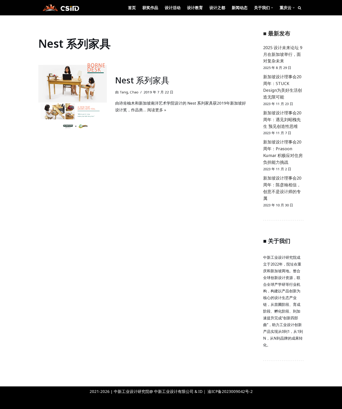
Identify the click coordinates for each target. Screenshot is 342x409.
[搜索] (299, 8)
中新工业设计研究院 (49, 402)
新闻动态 (240, 7)
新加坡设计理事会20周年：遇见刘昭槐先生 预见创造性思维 (282, 119)
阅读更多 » (156, 109)
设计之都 (217, 7)
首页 (132, 7)
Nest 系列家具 (142, 80)
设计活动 (173, 7)
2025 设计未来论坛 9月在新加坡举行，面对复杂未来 (282, 54)
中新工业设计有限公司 (174, 391)
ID (200, 391)
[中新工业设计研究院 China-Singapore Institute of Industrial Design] (60, 7)
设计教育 (195, 7)
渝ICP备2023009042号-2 (230, 391)
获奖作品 (150, 7)
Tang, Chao (129, 92)
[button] (272, 8)
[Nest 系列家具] (74, 94)
